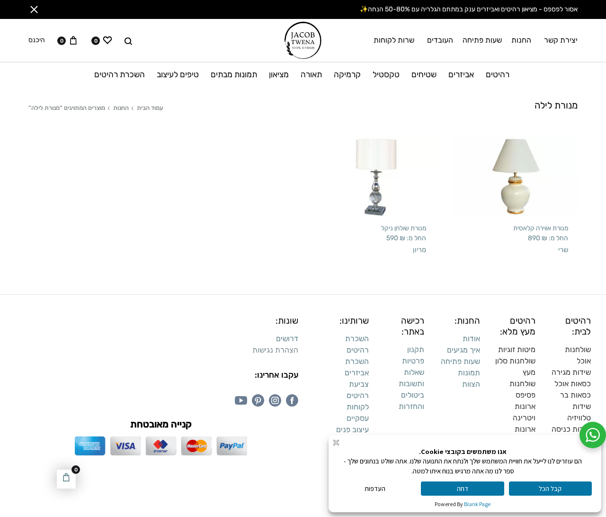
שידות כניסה (571, 429)
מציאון (279, 74)
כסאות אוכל (572, 383)
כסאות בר (575, 394)
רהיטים (497, 74)
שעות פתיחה (482, 40)
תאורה (311, 74)
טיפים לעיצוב (178, 74)
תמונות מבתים (234, 74)
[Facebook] (292, 400)
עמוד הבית (150, 107)
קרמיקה (347, 74)
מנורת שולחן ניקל (403, 228)
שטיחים (424, 74)
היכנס (36, 40)
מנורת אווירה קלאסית (540, 228)
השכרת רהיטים (119, 74)
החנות (521, 40)
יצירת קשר (561, 40)
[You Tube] (241, 400)
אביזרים (461, 74)
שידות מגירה (571, 372)
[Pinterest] (258, 400)
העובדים (440, 40)
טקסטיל (386, 74)
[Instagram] (275, 400)
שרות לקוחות (394, 40)
